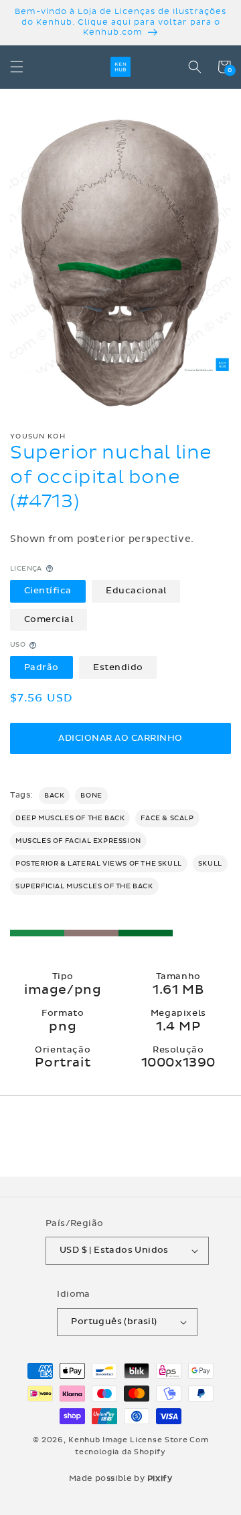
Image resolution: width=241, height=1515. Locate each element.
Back (54, 796)
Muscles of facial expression (78, 841)
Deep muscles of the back (70, 818)
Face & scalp (167, 818)
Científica (48, 590)
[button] (16, 66)
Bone (91, 796)
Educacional (136, 590)
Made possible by (121, 1478)
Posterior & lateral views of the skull (98, 864)
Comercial (49, 619)
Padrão (41, 667)
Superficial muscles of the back (84, 886)
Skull (210, 864)
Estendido (118, 667)
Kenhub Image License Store (127, 1440)
